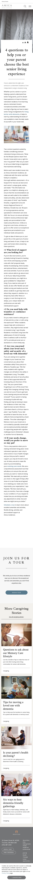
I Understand (16, 877)
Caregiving (6, 671)
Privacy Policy (6, 873)
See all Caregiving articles (16, 617)
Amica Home (5, 1)
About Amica (26, 840)
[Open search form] (25, 6)
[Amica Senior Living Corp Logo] (7, 6)
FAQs (24, 842)
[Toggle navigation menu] (30, 6)
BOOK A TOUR (16, 834)
